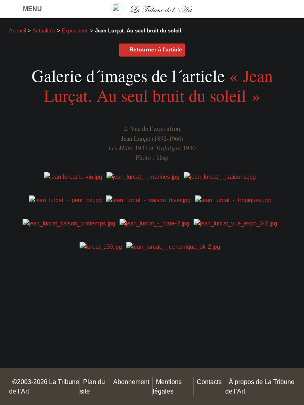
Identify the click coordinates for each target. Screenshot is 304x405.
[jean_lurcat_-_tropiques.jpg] (233, 199)
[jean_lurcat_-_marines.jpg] (142, 175)
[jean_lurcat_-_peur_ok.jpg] (65, 199)
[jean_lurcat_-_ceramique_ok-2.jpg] (173, 246)
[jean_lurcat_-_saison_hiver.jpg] (148, 199)
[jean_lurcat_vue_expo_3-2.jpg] (235, 223)
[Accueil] (152, 9)
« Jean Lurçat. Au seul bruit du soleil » (158, 85)
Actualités (43, 31)
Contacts (209, 381)
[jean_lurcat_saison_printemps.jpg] (69, 223)
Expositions (75, 31)
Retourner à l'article (155, 50)
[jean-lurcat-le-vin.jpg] (73, 175)
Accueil (17, 31)
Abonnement (131, 381)
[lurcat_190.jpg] (101, 246)
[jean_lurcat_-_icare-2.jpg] (154, 223)
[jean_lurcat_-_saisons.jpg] (220, 175)
